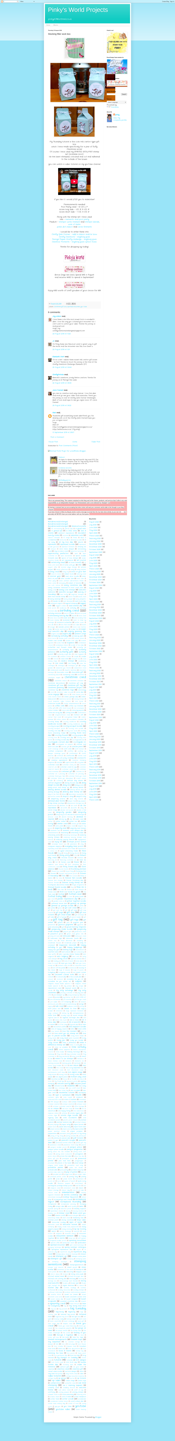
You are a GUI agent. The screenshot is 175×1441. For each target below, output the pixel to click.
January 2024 (94, 607)
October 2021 (94, 681)
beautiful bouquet (66, 592)
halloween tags (56, 938)
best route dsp (80, 601)
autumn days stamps (69, 567)
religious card (55, 1188)
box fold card (65, 625)
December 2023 (95, 610)
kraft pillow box (54, 1009)
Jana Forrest (58, 390)
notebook (79, 1097)
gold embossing (53, 927)
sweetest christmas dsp (69, 1301)
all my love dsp (66, 542)
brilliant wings (80, 634)
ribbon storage (53, 1190)
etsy (82, 844)
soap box (72, 1238)
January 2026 (94, 541)
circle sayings (53, 694)
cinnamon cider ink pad (65, 692)
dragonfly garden (64, 812)
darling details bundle (57, 789)
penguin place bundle (56, 1149)
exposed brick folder (68, 849)
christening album (54, 675)
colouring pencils (78, 710)
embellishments (53, 833)
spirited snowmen (73, 307)
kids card (59, 1006)
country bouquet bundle (72, 726)
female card (65, 862)
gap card (51, 899)
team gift (81, 1321)
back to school (56, 574)
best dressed (68, 601)
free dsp (61, 890)
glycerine (80, 925)
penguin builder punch (59, 1147)
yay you (58, 1406)
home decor (80, 961)
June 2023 (93, 626)
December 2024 (95, 577)
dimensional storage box (75, 803)
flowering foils (81, 871)
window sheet (54, 1397)
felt (56, 862)
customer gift (66, 771)
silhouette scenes (70, 1224)
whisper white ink (54, 1394)
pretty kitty (73, 1177)
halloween (67, 936)
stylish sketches (68, 1285)
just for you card (80, 999)
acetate (65, 535)
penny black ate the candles (59, 1152)
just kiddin (53, 1002)
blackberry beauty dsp (59, 615)
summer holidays (70, 1288)
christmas (80, 675)
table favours (74, 1304)
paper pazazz (55, 1129)
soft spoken (82, 1238)
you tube (84, 307)
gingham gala (78, 922)
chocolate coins (62, 672)
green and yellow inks (75, 934)
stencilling (69, 1272)
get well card (70, 908)
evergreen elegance (55, 846)
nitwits (78, 1095)
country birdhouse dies (75, 724)
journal (57, 997)
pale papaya (54, 1124)
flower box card (57, 871)
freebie (69, 890)
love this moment (69, 1031)
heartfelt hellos (53, 952)
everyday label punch (74, 846)
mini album (74, 1065)
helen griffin (52, 954)
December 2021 (95, 676)
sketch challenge (65, 1231)
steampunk (79, 1270)
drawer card (53, 817)
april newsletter (66, 556)
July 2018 (92, 789)
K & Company (66, 1002)
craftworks (70, 756)
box (57, 625)
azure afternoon (62, 569)
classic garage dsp (71, 697)
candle (76, 657)
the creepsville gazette (63, 1328)
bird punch (52, 608)
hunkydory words (64, 972)
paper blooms (78, 1124)
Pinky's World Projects (78, 9)
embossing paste (54, 835)
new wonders (75, 1090)
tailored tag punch (68, 1314)
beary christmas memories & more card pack (65, 588)
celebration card (80, 668)
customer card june (69, 765)
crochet (59, 762)
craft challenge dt (54, 749)
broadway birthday (59, 636)
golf (63, 927)
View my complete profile (120, 119)
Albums (55, 25)
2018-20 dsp (69, 529)
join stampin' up (59, 995)
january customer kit (67, 993)
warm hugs (82, 1381)
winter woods (67, 1399)
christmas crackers (76, 681)
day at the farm (53, 794)
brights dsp (66, 634)
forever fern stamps (55, 880)
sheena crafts (60, 1215)
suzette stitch (56, 1294)
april (76, 553)
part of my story (79, 1133)
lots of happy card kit (59, 1029)
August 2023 (94, 621)
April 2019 (93, 764)
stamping (70, 1259)
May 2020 (93, 728)
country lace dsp (66, 737)
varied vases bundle (55, 1371)
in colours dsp (61, 977)
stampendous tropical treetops (67, 1254)
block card (82, 616)
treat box (61, 1349)
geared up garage (78, 903)
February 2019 (94, 769)
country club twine (70, 731)
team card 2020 (55, 1321)
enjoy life (58, 842)
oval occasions (70, 1117)
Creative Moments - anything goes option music (74, 242)
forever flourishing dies (74, 880)
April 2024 (93, 599)
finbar (76, 862)
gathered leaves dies (59, 903)
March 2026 (94, 536)
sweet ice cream (71, 1294)
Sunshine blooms (64, 468)
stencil (61, 1272)
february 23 (52, 860)
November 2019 (95, 745)
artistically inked (58, 562)
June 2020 (93, 725)
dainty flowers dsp (72, 783)
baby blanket (81, 569)
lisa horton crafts (59, 1027)
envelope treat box (59, 844)
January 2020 (94, 739)
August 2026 (94, 522)
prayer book (68, 1174)
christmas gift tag (75, 685)
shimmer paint (53, 1220)
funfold (61, 894)
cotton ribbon (61, 719)
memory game (66, 1063)
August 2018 (93, 786)
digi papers (82, 801)
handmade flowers (54, 943)
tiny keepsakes (54, 1342)
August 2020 (94, 720)
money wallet (74, 1074)
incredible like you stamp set (59, 981)
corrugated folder (70, 717)
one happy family (64, 1111)
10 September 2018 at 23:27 (63, 432)
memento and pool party (77, 219)
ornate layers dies (76, 1113)
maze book (75, 1056)
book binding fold (80, 618)
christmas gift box (60, 307)
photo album (52, 1156)
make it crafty (75, 1045)
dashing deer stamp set (73, 792)
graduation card (80, 932)
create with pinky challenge (64, 758)
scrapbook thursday (70, 1201)
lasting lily (65, 1013)
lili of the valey (62, 1024)
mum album (80, 1079)
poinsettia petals (55, 1167)
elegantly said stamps (78, 828)
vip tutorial (81, 1378)
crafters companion (55, 751)
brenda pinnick (64, 627)
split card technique (77, 1245)
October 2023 (94, 615)
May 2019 (93, 761)
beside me (56, 601)
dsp (71, 819)
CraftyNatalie (58, 374)
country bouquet (54, 726)
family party (64, 855)
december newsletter (76, 794)
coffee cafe (59, 706)
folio (63, 876)
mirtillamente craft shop (56, 1072)
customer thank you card (77, 776)
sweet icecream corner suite (75, 1297)
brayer (52, 627)
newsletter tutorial (66, 1092)
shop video (81, 1220)
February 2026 (95, 538)
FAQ (75, 855)
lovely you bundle (76, 1040)
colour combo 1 (53, 710)
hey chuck (63, 958)
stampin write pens (79, 1256)
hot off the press (59, 968)
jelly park (80, 993)
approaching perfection (58, 553)
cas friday (72, 663)
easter (50, 821)
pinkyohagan (79, 1161)
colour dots (65, 710)
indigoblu (78, 981)
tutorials (70, 1360)
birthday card (69, 610)
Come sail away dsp (55, 713)
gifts (68, 922)
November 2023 (95, 613)
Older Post (95, 442)
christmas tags (67, 690)
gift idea (51, 917)
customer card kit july (68, 767)
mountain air (55, 1079)
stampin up (61, 1256)
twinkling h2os (68, 1365)
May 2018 (93, 794)
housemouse (72, 968)
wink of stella (74, 224)
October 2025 (94, 549)
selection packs (66, 1209)
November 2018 (95, 778)
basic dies (80, 578)
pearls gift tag (81, 1143)
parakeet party (65, 1133)
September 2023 (95, 618)
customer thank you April (57, 776)
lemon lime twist (61, 1020)
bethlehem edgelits (56, 603)
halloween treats (72, 938)
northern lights (53, 1097)
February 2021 (94, 703)
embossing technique (70, 835)
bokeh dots (67, 618)
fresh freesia (79, 890)
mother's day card (78, 1077)
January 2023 (94, 640)
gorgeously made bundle (62, 929)
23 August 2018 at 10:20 (62, 334)
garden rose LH (59, 901)
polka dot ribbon (65, 227)
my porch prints (71, 1081)
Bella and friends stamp (56, 597)
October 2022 (94, 648)
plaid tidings (79, 1163)
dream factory (67, 817)
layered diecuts (53, 1018)
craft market (79, 749)
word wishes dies (77, 1401)
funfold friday (55, 896)
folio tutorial (73, 876)
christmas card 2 (61, 681)
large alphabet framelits (74, 1011)
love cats (82, 1029)
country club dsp (54, 731)
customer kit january (76, 774)
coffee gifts (52, 708)
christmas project (75, 687)
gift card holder (64, 915)
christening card (68, 675)
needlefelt (71, 1086)
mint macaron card (55, 1070)
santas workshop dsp (73, 1195)
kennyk (81, 1004)
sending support (80, 1209)
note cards (67, 1097)
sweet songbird (72, 1299)
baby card (54, 571)
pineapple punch (68, 1159)
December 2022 (95, 643)
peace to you (53, 1140)
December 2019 (95, 742)
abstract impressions (66, 533)
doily (81, 808)
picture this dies (65, 1156)
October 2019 (94, 748)
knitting (81, 1006)
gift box (70, 912)
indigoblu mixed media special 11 (59, 984)
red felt (78, 1186)
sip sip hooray (80, 1229)
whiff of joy (78, 1390)
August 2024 (94, 588)
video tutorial (54, 1375)
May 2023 (93, 629)
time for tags (78, 1337)
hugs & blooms (64, 970)
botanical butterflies (64, 622)
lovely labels (52, 1038)
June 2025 (93, 560)
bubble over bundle (55, 641)
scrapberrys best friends (63, 1199)
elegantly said (60, 828)
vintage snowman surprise (75, 1376)
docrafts (74, 808)
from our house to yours (70, 892)
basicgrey (62, 583)
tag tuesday (78, 1308)
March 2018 (94, 800)
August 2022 (94, 654)
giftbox (60, 922)
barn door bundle (72, 576)
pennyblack (79, 1154)
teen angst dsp (54, 1324)
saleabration (68, 1192)
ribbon (81, 1188)
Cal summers (52, 657)
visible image (70, 1381)
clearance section (65, 699)
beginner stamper (77, 594)
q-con (59, 1181)
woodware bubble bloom (59, 1401)
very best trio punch (55, 1374)
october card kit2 (68, 1104)
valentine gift (77, 1369)
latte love (52, 1015)
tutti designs (81, 1360)
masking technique (73, 1052)
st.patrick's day (65, 1252)
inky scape (79, 986)
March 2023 (94, 635)
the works (66, 1333)
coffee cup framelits (75, 706)
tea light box (76, 1317)
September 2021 (95, 684)
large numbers (53, 1013)
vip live (72, 1378)
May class (60, 1054)
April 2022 (93, 665)
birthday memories (54, 613)
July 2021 (92, 690)
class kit (66, 694)
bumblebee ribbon (62, 645)
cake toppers (79, 654)
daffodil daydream (55, 783)
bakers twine (69, 574)
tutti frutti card (57, 1362)
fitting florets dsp (70, 866)
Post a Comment (57, 437)
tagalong (71, 1312)
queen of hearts (69, 1181)
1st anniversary (56, 529)
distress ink (64, 806)
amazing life (81, 547)
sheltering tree (78, 1218)
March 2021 (94, 701)
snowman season (64, 1235)
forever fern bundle (73, 878)
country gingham (78, 735)
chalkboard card (56, 670)
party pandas (71, 1136)
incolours (60, 979)
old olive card (67, 1109)
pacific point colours (70, 1120)
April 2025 (93, 566)
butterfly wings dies (64, 654)
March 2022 (94, 668)
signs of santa (75, 1222)
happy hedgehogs (74, 947)
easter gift (75, 824)
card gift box (75, 659)
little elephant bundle (77, 1026)
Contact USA (78, 715)
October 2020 (94, 714)
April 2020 (93, 731)
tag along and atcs (77, 1306)
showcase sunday (58, 1222)
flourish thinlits (63, 869)
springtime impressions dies (62, 1249)
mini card (60, 1068)
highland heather (76, 959)
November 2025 (95, 547)
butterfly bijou (68, 650)
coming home (70, 713)
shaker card (64, 1213)
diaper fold (72, 801)
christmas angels (54, 677)
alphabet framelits (68, 547)
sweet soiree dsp (57, 1299)
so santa (61, 1238)
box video (76, 625)
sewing (68, 1211)
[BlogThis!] (69, 304)
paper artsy (65, 1124)
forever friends (53, 883)
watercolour (56, 1383)
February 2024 (95, 604)
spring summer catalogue (75, 1247)
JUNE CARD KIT (81, 997)
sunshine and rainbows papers (75, 1292)
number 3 (65, 1102)
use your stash (78, 1367)
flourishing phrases (78, 869)
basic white (52, 583)
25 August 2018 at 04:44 (62, 367)
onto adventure (78, 1111)
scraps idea (59, 1206)
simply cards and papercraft (68, 1227)
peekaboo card (55, 1145)
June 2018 (93, 792)
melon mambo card (55, 1061)
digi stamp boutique (57, 803)
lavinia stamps (78, 1015)
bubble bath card (65, 638)
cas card (59, 663)
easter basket (61, 821)
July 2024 (93, 591)
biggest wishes (61, 606)
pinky (117, 115)
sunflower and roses (55, 1292)
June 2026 (93, 527)
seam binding (72, 1206)
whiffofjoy (51, 1392)
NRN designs (54, 1102)
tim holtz (65, 1337)
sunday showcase (64, 1290)
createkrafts (81, 758)
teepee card (67, 1324)
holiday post (57, 961)
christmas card (75, 677)
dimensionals (52, 806)
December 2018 (95, 775)
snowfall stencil (70, 1234)
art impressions (67, 560)
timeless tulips (76, 1339)
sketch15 (76, 1231)
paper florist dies (79, 1127)
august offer (52, 567)
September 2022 (95, 651)
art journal (81, 560)
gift (66, 910)
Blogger (98, 1417)
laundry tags (65, 1015)
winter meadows (80, 1397)
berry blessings (55, 599)
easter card (62, 823)
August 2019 (93, 753)
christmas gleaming (56, 687)
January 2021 (94, 706)
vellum (81, 1371)
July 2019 (92, 756)
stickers (65, 1274)
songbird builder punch (58, 1240)
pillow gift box (53, 1159)
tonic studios (58, 1346)
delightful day (81, 796)
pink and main (64, 1161)
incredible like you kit (75, 979)
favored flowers (67, 858)
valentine (51, 1369)
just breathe (67, 999)
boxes (84, 625)
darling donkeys (53, 792)
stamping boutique (59, 1262)
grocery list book (54, 936)
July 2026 (93, 525)
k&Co (76, 1002)
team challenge (69, 1321)
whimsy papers (64, 1392)
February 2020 (95, 736)
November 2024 (95, 580)
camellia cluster (65, 657)
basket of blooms (74, 583)
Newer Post (53, 442)
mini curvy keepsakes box (75, 1068)
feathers (80, 858)
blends (74, 616)
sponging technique (54, 1247)
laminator (59, 1011)
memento (68, 1061)
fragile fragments (78, 885)
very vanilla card (71, 1374)
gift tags (74, 919)
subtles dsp (53, 1287)
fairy (59, 853)
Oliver (77, 1109)
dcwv (64, 794)
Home (48, 25)
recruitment (79, 1183)
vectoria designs (71, 1371)
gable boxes (79, 897)
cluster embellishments (71, 704)
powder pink (57, 1174)
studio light (75, 1283)
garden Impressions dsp (67, 899)
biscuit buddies (69, 613)
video (82, 1374)
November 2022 (95, 646)
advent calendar (54, 538)
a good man (81, 528)
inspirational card (54, 988)
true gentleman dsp (60, 1355)
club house (79, 701)
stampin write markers (69, 222)
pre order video (80, 1174)
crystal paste (69, 762)
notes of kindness (70, 1099)
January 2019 (94, 772)
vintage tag (52, 1378)
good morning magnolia (76, 927)
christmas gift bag (76, 683)
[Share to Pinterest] (75, 304)
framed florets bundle (57, 887)
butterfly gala (66, 651)
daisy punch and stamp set (58, 787)
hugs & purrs (78, 970)
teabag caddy (59, 1319)
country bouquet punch (56, 728)
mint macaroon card (75, 1070)
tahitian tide (52, 1314)
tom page (71, 1344)
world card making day (56, 1403)
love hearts (55, 1031)
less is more (74, 1020)
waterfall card (70, 1383)
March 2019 (93, 767)
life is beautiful (75, 1022)
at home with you (68, 565)
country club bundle (75, 728)
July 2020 (93, 723)
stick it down (55, 1274)
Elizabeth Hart (58, 356)
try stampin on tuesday (67, 1357)
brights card (55, 634)
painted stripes (80, 1122)
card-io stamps (67, 661)
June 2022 (93, 659)
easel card (79, 819)
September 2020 (95, 717)
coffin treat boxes (64, 708)
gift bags (59, 912)
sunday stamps (78, 1290)
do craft (74, 806)
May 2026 (93, 530)
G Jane (69, 897)
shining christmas (67, 1220)
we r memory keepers (72, 1385)
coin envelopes (79, 708)
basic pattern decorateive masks (71, 581)
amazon (53, 549)
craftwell (60, 756)
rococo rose (52, 1193)
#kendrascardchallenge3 (58, 524)
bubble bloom (79, 638)
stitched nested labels (56, 1276)
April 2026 (93, 533)
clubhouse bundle (54, 703)
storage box (52, 1281)
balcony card (81, 574)
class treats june (78, 694)
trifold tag (79, 1351)
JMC (49, 995)
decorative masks (54, 796)
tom (57, 1344)
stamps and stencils (55, 1267)
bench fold (72, 597)
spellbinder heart (68, 1243)
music (50, 1081)
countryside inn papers (64, 744)
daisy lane (67, 785)
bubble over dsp (72, 641)
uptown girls (64, 1367)
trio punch (71, 1353)
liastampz (63, 1022)
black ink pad (81, 613)
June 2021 (93, 692)
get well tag (57, 910)
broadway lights (78, 636)
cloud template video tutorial (59, 701)
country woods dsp (62, 740)
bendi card (82, 597)
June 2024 (93, 593)
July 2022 (93, 657)
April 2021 (93, 698)
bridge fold (74, 629)
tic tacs (81, 1335)
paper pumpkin (76, 1131)
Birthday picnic (64, 480)
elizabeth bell (55, 830)
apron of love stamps (70, 558)
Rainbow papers (64, 1183)
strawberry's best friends (68, 1281)
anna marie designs (66, 549)
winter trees (54, 1399)
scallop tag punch (70, 1197)
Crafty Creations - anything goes (74, 237)
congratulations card (62, 715)
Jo (53, 341)
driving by (62, 819)
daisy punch (79, 785)
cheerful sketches (70, 670)
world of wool (73, 1403)
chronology (82, 690)
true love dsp (75, 1355)
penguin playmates (75, 1149)
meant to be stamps (64, 1058)
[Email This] (67, 304)
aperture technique (77, 551)
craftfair (70, 751)
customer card (53, 765)
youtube (80, 1406)
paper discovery (65, 1127)
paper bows (52, 1127)
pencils (83, 1145)
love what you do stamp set (66, 1033)
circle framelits (85, 227)
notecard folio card (55, 1099)
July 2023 (93, 624)
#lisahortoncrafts (79, 526)
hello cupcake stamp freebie (69, 954)
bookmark (66, 620)
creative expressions (59, 760)
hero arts (75, 956)
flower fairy (69, 871)
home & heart (69, 961)
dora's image (52, 810)
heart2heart (80, 950)
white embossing (68, 1394)
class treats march (54, 697)
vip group (62, 1378)
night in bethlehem (62, 1095)
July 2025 (93, 558)
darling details (78, 787)
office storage (79, 1106)
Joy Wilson (57, 316)
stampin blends (91, 222)
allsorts (80, 542)
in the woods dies (75, 977)
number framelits (77, 1102)
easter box (73, 821)
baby (72, 569)
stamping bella (81, 1259)
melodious (80, 1059)
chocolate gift (77, 672)
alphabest (52, 544)
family (65, 853)
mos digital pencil (61, 1077)
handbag (80, 941)
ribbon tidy (66, 1190)
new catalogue (60, 1088)
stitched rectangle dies (75, 1276)
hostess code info (64, 965)
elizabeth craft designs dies (73, 830)
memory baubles (53, 1063)
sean (81, 1206)
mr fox (72, 1079)
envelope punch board (76, 842)
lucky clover (53, 1042)
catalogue (61, 666)
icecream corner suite (64, 974)
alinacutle (63, 540)
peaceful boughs (68, 1140)
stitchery (72, 1279)
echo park (59, 826)
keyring (50, 1006)
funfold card (75, 894)
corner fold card (54, 717)
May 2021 (93, 695)
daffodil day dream (75, 781)
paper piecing (67, 1129)
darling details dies (77, 790)
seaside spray (53, 1209)
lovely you (61, 1040)
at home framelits (75, 562)
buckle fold (60, 643)
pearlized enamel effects (64, 1143)
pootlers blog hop (77, 1170)
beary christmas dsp (73, 585)
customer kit (79, 772)
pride (58, 1179)
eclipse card (70, 826)
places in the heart (64, 1163)
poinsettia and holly (75, 1165)
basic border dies (67, 578)
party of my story (56, 1136)
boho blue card (55, 618)
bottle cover (79, 622)
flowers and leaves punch (68, 873)
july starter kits (68, 997)
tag (65, 1306)
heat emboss (66, 952)
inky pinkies (68, 986)
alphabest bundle (67, 544)
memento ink (79, 1061)
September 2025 (95, 552)
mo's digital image (75, 1072)
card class (64, 659)
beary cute (52, 590)
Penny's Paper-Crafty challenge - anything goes (74, 239)
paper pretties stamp (57, 1131)
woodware (82, 1399)
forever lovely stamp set (72, 882)
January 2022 (94, 673)
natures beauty (63, 1083)
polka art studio (76, 1168)
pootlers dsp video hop (56, 1172)
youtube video (63, 1409)
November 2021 (95, 679)
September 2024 (95, 585)
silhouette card (53, 1224)
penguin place (76, 1147)
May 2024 (93, 596)
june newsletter (55, 999)
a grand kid (57, 531)
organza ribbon (53, 1113)
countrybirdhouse (78, 740)
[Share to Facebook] (73, 304)
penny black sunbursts (64, 1154)
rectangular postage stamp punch (60, 1186)
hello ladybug (62, 956)
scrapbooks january (68, 1204)
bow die (51, 625)
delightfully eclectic (58, 799)
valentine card (63, 1369)
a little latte (71, 531)
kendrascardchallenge (68, 1004)
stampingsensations (76, 1265)
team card (82, 1319)
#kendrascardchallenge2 (58, 521)
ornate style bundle (69, 1115)
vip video (56, 1380)
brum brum (52, 638)
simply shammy (67, 1229)
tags (81, 1312)
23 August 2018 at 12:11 (61, 349)
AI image (66, 538)
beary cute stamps (67, 590)
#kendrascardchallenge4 (58, 526)
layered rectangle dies (71, 1018)
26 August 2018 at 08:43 (62, 383)
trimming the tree (55, 1353)
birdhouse (63, 608)
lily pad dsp (74, 1024)
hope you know (66, 963)
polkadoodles (52, 1170)
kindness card (72, 1006)
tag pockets (63, 1309)
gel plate (80, 906)
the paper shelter (61, 1330)
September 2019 (95, 750)
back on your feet (78, 571)
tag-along (60, 1312)
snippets (59, 1234)
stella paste (52, 1272)
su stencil (80, 1285)
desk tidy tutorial (76, 799)
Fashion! (61, 457)
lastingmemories (78, 1013)
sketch (54, 1231)
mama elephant (64, 1050)
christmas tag (53, 690)
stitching (81, 1279)
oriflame (64, 1113)
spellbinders (82, 1243)
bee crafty (64, 594)
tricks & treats (65, 1351)
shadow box (52, 1213)
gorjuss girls (67, 932)
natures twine (59, 1086)
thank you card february (67, 1326)
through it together (65, 1335)
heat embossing (79, 952)
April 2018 (93, 797)
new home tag (63, 1090)
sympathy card (57, 1303)
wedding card (53, 1388)
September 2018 (95, 783)
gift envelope (79, 915)
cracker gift (65, 747)
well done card (64, 1390)
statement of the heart (65, 1270)
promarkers (80, 1179)
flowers (53, 873)
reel (84, 1186)
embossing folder (77, 833)
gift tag (57, 920)
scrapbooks (52, 1204)
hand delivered (66, 941)
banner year (55, 576)
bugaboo (70, 643)
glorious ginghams (65, 924)
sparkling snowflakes (77, 1240)
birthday (73, 608)
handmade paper (70, 943)
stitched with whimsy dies (57, 1279)
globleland (51, 925)
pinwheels (51, 1163)
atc (80, 564)
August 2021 (93, 687)
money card (63, 1074)
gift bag (74, 910)
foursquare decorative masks (58, 885)
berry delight (68, 599)
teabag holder (71, 1319)
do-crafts (64, 808)
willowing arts (81, 1394)
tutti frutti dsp (71, 1362)
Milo (65, 1065)
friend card (52, 892)
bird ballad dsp (76, 605)
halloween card (80, 936)
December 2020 (95, 709)
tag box (53, 1309)
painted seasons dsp (64, 1122)
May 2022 (93, 662)
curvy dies (80, 762)
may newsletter (64, 1056)
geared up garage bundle (62, 905)
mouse (65, 1079)
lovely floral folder (77, 1036)
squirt (79, 1249)
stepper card (81, 1272)
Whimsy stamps (77, 1392)
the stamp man (75, 1330)
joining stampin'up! (73, 995)
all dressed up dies (75, 540)
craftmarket (73, 753)
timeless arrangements (57, 1339)
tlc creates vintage (72, 1342)
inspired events (70, 988)
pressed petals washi (58, 1177)
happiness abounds (67, 945)
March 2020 (94, 734)
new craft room (74, 1088)
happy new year (54, 950)
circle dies (79, 692)
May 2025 (93, 563)
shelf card (66, 1218)
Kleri (54, 412)
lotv (72, 1029)
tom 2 (64, 1344)
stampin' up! (56, 1258)
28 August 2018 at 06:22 (62, 405)
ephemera (73, 844)
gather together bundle (76, 901)
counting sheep (53, 722)
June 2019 (93, 758)
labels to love (70, 1008)
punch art (51, 1181)
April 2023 (93, 632)
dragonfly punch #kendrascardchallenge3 (70, 815)
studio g (65, 1283)
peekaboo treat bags (70, 1145)
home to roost (53, 963)
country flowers (61, 735)
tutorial (57, 1360)
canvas (55, 659)
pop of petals (71, 1172)
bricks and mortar (61, 629)
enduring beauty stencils (65, 840)
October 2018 (94, 781)
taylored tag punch (62, 1317)
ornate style (52, 1115)
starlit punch (72, 1267)
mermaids (77, 1063)
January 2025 (94, 574)
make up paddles (61, 1047)
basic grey (52, 581)
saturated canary (54, 1197)
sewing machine (78, 1211)
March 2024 (94, 602)
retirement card (69, 1188)
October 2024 (94, 582)
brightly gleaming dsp (77, 631)
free (72, 887)
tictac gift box (53, 1337)
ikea (80, 975)
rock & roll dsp (78, 1190)
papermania (52, 1133)
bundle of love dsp (77, 645)
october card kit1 (54, 1104)
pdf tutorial (78, 1138)
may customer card (73, 1054)
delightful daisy (68, 796)
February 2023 (95, 637)
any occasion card (61, 551)
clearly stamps (79, 699)
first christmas (73, 864)
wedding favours (69, 1388)
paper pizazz (79, 1129)
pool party (64, 1170)
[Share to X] (71, 304)
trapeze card (71, 1346)
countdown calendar (76, 719)
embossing (64, 833)
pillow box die (79, 1156)
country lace (52, 738)
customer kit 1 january (56, 774)
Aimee (75, 538)
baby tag (66, 572)
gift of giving (61, 917)
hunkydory (51, 972)
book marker (54, 620)
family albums (74, 853)
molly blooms (52, 1074)
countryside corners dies (58, 742)
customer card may (69, 769)
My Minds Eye (59, 1081)
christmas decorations (56, 683)
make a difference (69, 1043)
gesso (60, 908)
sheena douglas (73, 1215)
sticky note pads (77, 1274)
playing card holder (55, 1165)
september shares (56, 1211)
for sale (59, 878)
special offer (55, 1243)
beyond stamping (71, 603)
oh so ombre (53, 1108)
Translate (115, 107)
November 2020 (95, 712)
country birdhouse (69, 722)
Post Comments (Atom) (68, 445)
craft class (67, 749)
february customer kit (68, 860)
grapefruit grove (56, 934)
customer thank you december (62, 778)
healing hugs (68, 949)
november (82, 1099)
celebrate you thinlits (63, 668)
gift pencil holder (75, 917)
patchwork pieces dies (62, 1138)
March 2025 (94, 569)
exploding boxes (53, 849)
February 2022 (95, 670)
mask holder (60, 1052)
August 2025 (94, 555)
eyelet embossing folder (69, 851)
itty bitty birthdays (64, 990)
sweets (83, 1301)
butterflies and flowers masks (60, 647)
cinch (52, 692)
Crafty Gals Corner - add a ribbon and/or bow (74, 234)
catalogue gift (73, 666)
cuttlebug (60, 781)
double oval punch (66, 810)
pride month (67, 1179)
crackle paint (77, 746)
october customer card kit (62, 1106)
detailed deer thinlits (56, 801)
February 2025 (95, 571)
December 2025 (95, 544)
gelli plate (51, 908)
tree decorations (74, 1349)
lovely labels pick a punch (69, 1038)
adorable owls (77, 535)
